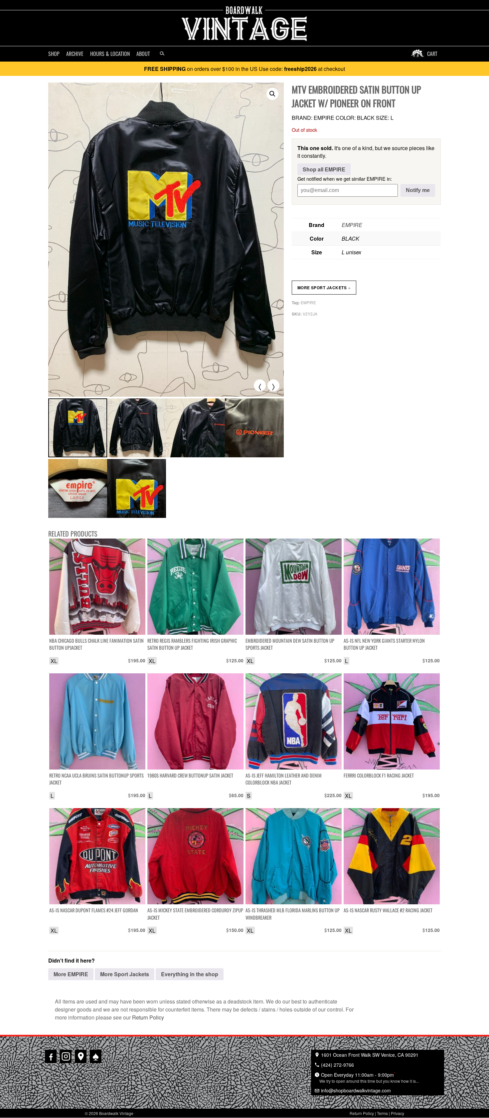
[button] (272, 94)
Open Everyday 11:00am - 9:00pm (369, 1077)
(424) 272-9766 (337, 1064)
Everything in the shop (189, 974)
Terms (382, 1113)
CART (432, 54)
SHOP (54, 54)
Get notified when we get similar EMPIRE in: (344, 178)
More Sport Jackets (324, 288)
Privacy (397, 1113)
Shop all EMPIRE (324, 169)
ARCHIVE (74, 54)
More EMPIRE (71, 974)
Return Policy (148, 1017)
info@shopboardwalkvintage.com (355, 1090)
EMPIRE (352, 225)
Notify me (418, 190)
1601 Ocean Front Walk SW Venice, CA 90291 (369, 1054)
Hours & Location (110, 54)
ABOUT (143, 54)
